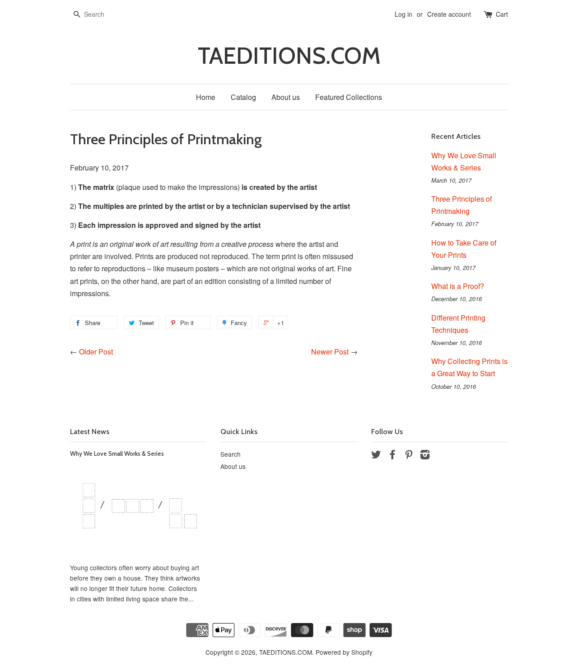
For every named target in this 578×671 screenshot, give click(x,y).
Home (205, 97)
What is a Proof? (457, 286)
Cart (502, 14)
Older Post (96, 351)
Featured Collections (348, 97)
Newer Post (330, 351)
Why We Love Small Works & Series (117, 453)
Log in (403, 14)
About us (285, 97)
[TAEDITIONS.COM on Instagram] (425, 455)
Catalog (243, 97)
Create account (449, 14)
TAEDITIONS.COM (289, 56)
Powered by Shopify (344, 652)
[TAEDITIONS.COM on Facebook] (392, 455)
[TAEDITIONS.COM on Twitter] (376, 455)
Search (230, 453)
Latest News (89, 431)
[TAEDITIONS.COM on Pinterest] (409, 455)
